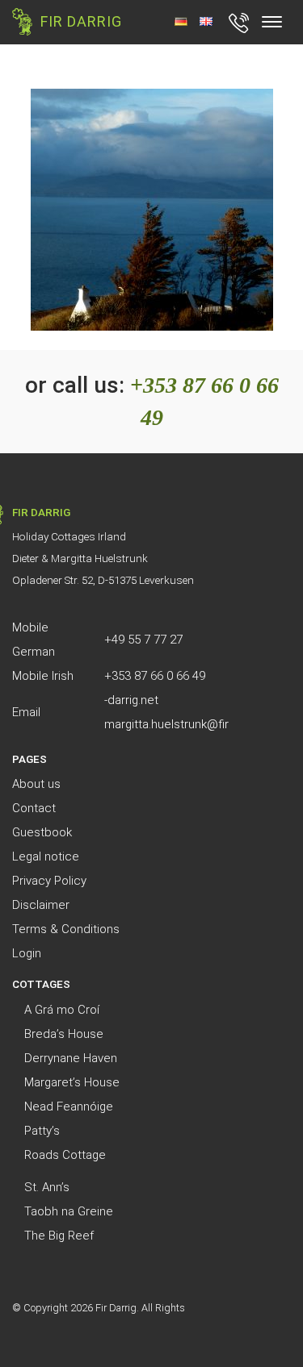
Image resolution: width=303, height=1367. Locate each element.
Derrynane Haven (70, 1058)
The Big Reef (59, 1235)
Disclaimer (40, 905)
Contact (34, 808)
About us (36, 784)
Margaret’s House (72, 1082)
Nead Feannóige (68, 1106)
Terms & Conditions (66, 929)
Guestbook (42, 832)
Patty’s (42, 1130)
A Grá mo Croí (61, 1009)
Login (26, 953)
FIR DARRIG (81, 21)
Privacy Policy (49, 880)
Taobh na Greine (68, 1211)
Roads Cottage (65, 1155)
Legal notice (45, 856)
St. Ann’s (46, 1187)
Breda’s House (63, 1034)
